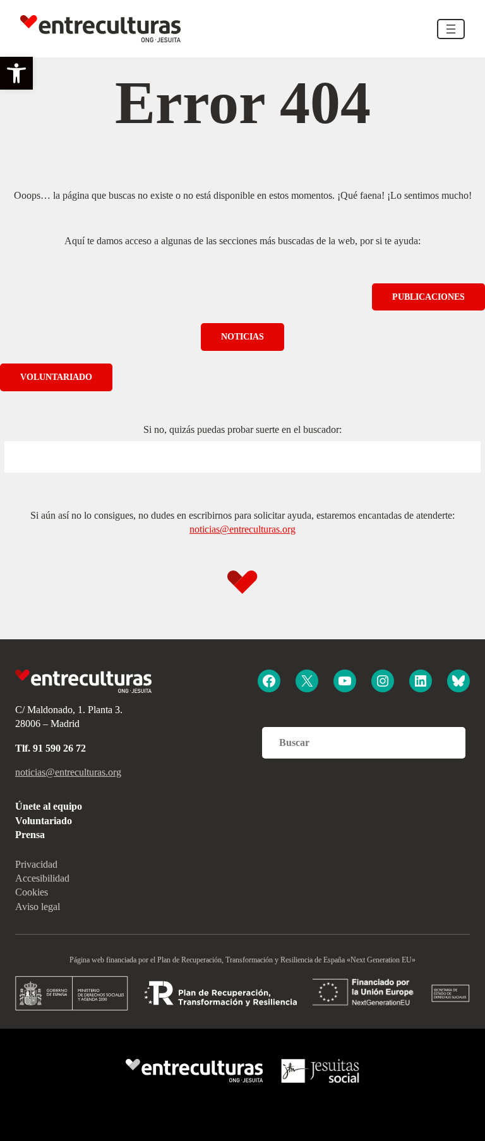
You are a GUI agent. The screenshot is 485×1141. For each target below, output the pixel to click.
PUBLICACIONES (428, 297)
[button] (16, 73)
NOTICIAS (242, 336)
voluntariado (56, 377)
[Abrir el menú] (451, 29)
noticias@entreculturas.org (242, 529)
